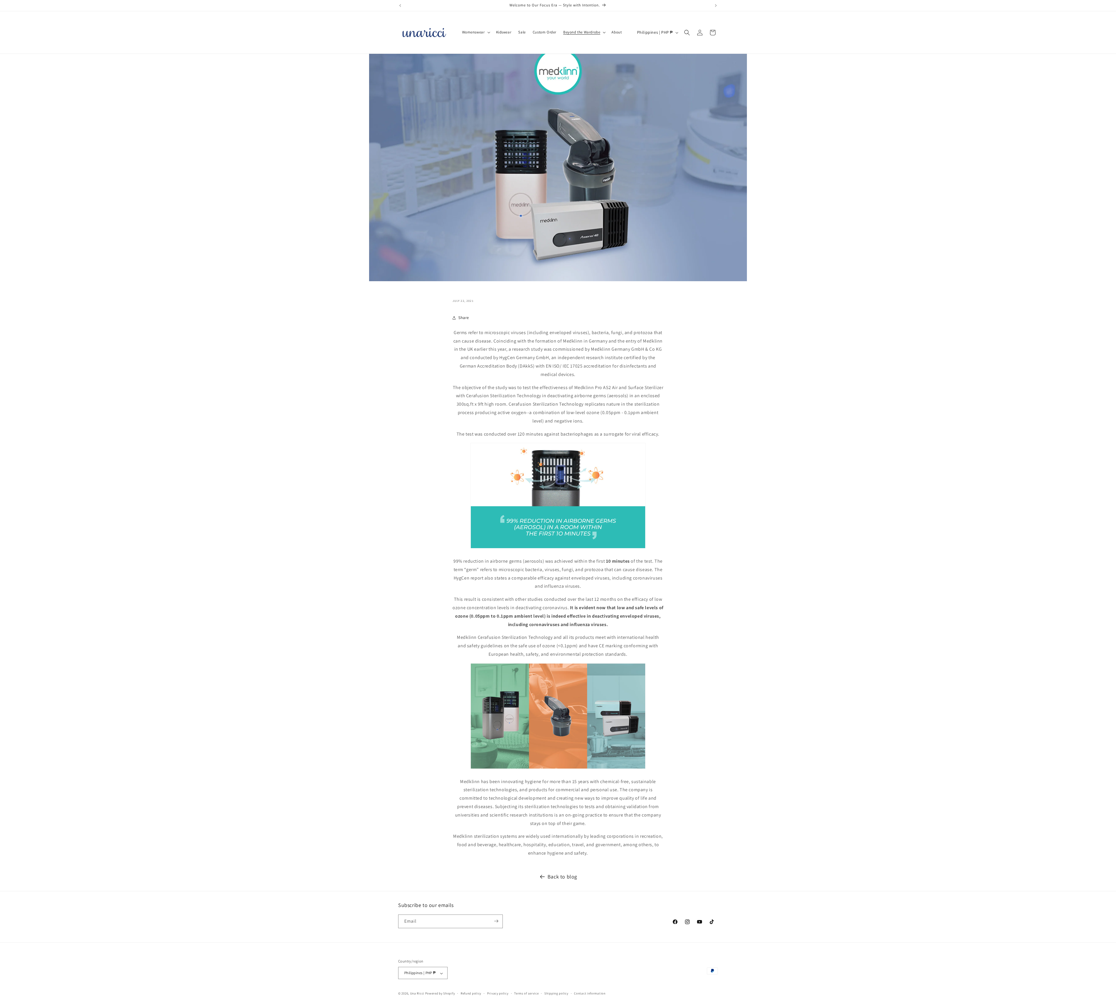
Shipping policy (556, 993)
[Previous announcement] (400, 5)
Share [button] (463, 317)
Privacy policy (498, 993)
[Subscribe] (496, 921)
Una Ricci (417, 994)
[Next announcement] (715, 5)
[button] (476, 32)
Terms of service (526, 993)
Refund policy (471, 993)
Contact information (589, 993)
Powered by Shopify (440, 994)
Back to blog (562, 876)
